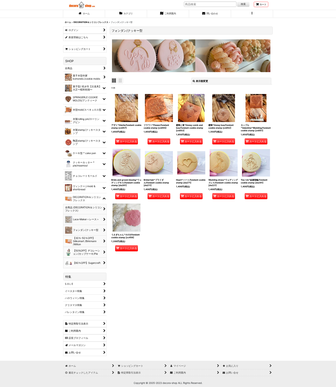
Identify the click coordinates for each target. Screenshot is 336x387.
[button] (252, 14)
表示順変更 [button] (202, 80)
